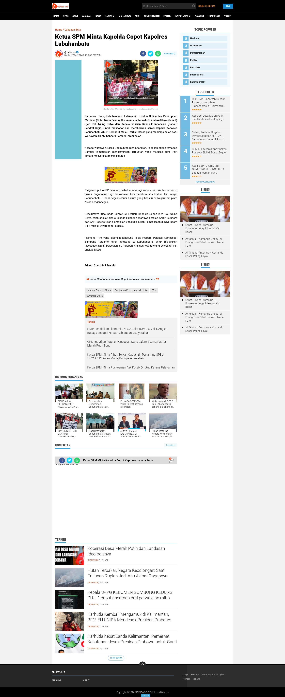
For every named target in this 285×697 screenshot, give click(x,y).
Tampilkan (170, 445)
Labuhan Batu (72, 29)
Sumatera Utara (94, 295)
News (66, 16)
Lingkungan (214, 16)
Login (186, 674)
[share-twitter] (150, 53)
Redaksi (196, 679)
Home (56, 16)
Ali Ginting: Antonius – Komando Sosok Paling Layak (204, 254)
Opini (75, 16)
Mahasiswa (125, 16)
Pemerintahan (152, 16)
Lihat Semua (116, 658)
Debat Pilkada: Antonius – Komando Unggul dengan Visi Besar (202, 228)
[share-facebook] (143, 53)
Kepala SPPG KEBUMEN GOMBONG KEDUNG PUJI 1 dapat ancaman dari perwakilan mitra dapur (130, 598)
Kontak (186, 679)
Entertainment (197, 82)
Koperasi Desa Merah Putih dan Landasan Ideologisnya (126, 551)
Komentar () (169, 53)
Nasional (87, 16)
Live (228, 6)
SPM (154, 290)
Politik (167, 16)
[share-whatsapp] (158, 53)
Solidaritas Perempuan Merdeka (131, 290)
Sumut (86, 680)
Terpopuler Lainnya (205, 182)
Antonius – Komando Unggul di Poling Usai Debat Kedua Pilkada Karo (204, 242)
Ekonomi (199, 16)
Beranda (56, 680)
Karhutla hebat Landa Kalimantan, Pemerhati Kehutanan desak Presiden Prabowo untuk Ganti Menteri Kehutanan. (132, 642)
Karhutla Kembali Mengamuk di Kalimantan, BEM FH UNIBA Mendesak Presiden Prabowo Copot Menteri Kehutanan (129, 620)
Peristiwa (195, 67)
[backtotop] (142, 664)
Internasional (183, 16)
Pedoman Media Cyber (213, 674)
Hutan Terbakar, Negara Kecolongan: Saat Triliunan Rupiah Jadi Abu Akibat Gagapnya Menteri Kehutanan (127, 576)
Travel (228, 16)
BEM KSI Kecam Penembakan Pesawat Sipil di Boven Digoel (209, 150)
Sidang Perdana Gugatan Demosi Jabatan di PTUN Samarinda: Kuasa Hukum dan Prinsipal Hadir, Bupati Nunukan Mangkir (209, 136)
